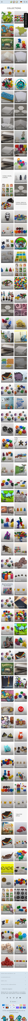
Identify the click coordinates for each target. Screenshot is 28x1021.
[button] (24, 2)
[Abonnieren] (26, 989)
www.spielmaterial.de (11, 1010)
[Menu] (2, 2)
